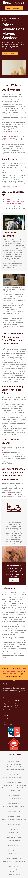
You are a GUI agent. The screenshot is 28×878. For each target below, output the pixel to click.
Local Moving (8, 205)
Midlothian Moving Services (14, 824)
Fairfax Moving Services (7, 785)
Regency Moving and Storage (18, 98)
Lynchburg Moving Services (14, 811)
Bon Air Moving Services (9, 769)
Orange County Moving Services (14, 837)
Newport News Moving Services (14, 829)
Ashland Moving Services (20, 766)
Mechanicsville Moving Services (14, 821)
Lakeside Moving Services (20, 806)
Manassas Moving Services (14, 816)
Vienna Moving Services (14, 863)
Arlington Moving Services (8, 766)
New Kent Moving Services (14, 827)
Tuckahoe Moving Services (8, 861)
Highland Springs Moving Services (14, 803)
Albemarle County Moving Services (14, 759)
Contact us (9, 494)
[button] (14, 13)
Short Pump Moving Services (14, 850)
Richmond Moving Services (14, 848)
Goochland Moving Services (14, 793)
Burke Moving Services (19, 769)
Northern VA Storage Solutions (13, 203)
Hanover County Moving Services (14, 798)
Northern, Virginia (8, 136)
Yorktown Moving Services (14, 874)
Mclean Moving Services (21, 819)
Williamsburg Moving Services (14, 869)
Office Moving (8, 207)
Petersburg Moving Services (14, 840)
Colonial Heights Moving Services (14, 780)
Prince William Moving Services (14, 845)
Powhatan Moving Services (14, 842)
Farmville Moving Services (7, 787)
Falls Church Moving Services (19, 785)
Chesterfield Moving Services (20, 777)
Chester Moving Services (7, 777)
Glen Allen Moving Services (20, 787)
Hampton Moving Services (14, 795)
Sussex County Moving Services (14, 858)
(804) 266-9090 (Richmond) (12, 674)
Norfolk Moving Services (14, 832)
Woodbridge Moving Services (14, 871)
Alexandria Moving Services (14, 761)
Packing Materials (10, 201)
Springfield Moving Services (14, 856)
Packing (7, 199)
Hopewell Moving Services (8, 806)
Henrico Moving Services (14, 800)
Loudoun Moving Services (19, 808)
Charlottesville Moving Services (14, 774)
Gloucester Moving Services (14, 790)
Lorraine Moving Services (8, 808)
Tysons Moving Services (20, 861)
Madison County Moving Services (14, 814)
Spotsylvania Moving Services (14, 853)
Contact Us (14, 580)
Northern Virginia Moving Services (14, 835)
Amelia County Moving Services (14, 764)
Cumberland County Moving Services (14, 782)
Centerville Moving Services (14, 772)
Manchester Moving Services (8, 819)
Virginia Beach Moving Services (14, 866)
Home (4, 18)
